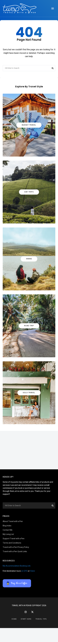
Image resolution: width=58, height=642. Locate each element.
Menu (52, 8)
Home (14, 619)
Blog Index (7, 525)
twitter (32, 612)
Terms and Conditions (12, 542)
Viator (32, 571)
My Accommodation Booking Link (16, 565)
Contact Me (7, 530)
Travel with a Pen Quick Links (15, 551)
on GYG (24, 571)
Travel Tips (41, 619)
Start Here (26, 619)
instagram (26, 612)
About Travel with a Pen (13, 521)
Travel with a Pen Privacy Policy (16, 547)
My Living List (8, 534)
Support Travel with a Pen (13, 538)
